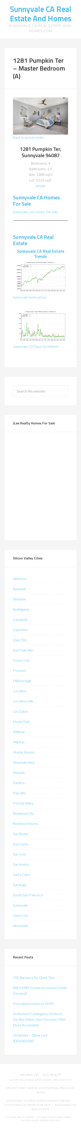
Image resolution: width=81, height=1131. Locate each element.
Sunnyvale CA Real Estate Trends (40, 254)
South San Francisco (28, 895)
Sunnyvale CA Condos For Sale (35, 212)
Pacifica (18, 783)
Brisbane (19, 599)
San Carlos (21, 844)
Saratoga (19, 885)
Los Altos (20, 691)
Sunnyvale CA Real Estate (33, 240)
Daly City (20, 640)
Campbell (20, 619)
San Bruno (20, 834)
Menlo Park (21, 721)
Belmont (19, 589)
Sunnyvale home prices (30, 297)
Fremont (19, 670)
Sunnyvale (20, 905)
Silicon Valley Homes (20, 1117)
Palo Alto (19, 793)
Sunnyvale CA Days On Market (36, 346)
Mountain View (24, 762)
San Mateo (21, 864)
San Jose (19, 854)
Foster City (21, 660)
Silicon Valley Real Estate (54, 1117)
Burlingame (21, 609)
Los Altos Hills (23, 701)
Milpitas (19, 742)
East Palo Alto (23, 650)
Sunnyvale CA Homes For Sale (36, 200)
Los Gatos (20, 711)
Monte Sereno (24, 752)
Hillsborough (22, 681)
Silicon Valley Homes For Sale (40, 1120)
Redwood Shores (25, 823)
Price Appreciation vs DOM (33, 1003)
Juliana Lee (30, 1075)
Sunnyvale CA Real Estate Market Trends (39, 1100)
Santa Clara (21, 874)
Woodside (20, 925)
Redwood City (23, 813)
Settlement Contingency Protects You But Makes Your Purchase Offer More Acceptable (39, 1019)
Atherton (19, 579)
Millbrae (19, 732)
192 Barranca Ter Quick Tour (34, 977)
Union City (20, 915)
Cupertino (20, 630)
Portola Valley (23, 803)
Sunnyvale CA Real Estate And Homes (40, 13)
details (40, 186)
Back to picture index (28, 137)
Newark (19, 772)
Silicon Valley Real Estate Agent (30, 1080)
